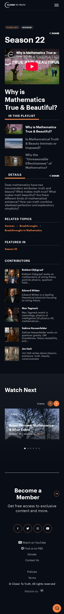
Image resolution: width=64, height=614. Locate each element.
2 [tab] (27, 448)
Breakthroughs (29, 225)
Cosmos (10, 225)
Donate (32, 554)
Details (15, 174)
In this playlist (21, 115)
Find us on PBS (33, 548)
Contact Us (32, 560)
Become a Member (28, 493)
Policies (32, 571)
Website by (39, 590)
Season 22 (11, 248)
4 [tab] (33, 448)
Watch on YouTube (34, 542)
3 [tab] (30, 448)
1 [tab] (25, 448)
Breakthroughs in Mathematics (23, 230)
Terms (32, 577)
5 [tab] (36, 448)
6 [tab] (39, 448)
